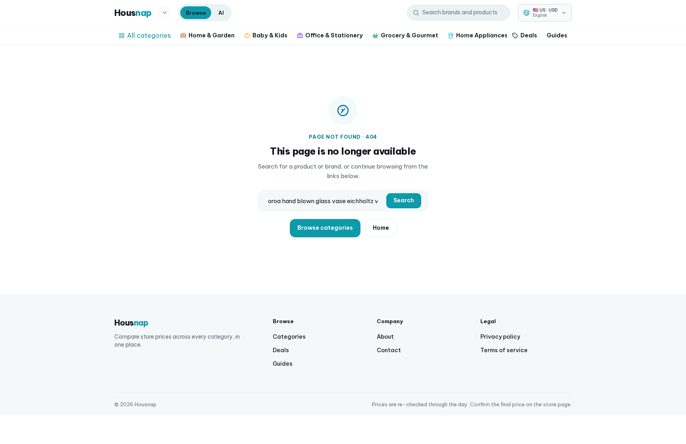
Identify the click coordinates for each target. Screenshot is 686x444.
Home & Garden (212, 35)
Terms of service (504, 350)
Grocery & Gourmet (409, 35)
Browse (196, 13)
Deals (528, 35)
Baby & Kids (269, 35)
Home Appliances (482, 35)
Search (403, 200)
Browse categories (325, 227)
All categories (149, 35)
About (385, 336)
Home (381, 227)
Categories (289, 336)
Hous (132, 12)
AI (221, 13)
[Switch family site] (164, 12)
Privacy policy (500, 336)
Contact (389, 350)
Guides (557, 35)
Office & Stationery (334, 35)
